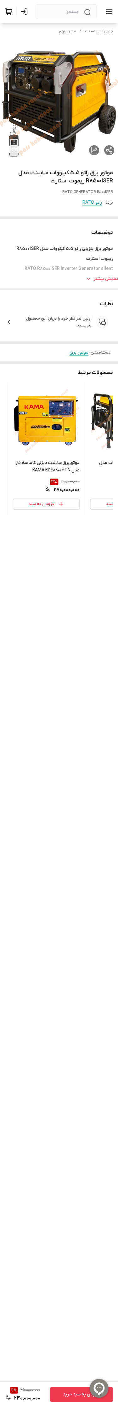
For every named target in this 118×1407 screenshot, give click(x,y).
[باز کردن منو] (108, 12)
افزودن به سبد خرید (81, 1394)
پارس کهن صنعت (99, 31)
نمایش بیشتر (105, 279)
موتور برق (67, 31)
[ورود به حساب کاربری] (25, 11)
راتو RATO (92, 203)
